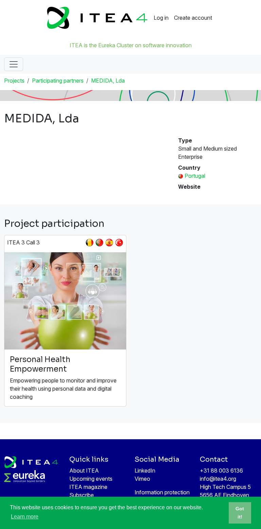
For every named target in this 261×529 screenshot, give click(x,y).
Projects (14, 80)
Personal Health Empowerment (40, 364)
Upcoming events (90, 478)
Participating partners (58, 80)
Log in (161, 17)
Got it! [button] (240, 512)
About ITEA (84, 470)
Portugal (195, 175)
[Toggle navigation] (13, 64)
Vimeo (142, 478)
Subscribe (81, 495)
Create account (193, 17)
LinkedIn (145, 470)
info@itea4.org (218, 478)
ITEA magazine (88, 486)
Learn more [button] (24, 516)
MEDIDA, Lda (108, 80)
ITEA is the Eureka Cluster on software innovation (131, 45)
